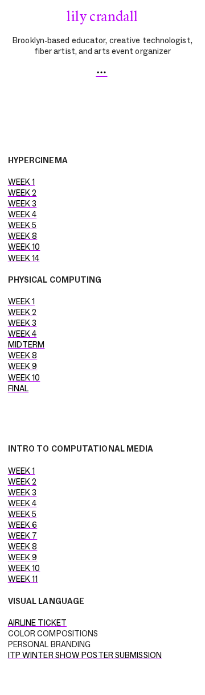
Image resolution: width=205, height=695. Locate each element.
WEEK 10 (24, 247)
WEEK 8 (23, 236)
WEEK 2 (22, 193)
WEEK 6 (23, 525)
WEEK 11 (23, 579)
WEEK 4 (22, 214)
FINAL (18, 388)
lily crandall (102, 16)
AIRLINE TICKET (37, 623)
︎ (101, 73)
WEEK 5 (22, 225)
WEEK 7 (23, 536)
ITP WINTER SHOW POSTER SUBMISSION (85, 655)
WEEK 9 (23, 366)
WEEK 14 (24, 258)
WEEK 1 (21, 182)
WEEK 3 (22, 204)
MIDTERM (26, 345)
